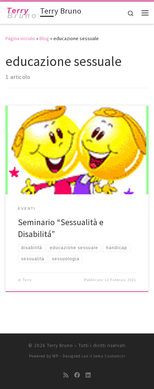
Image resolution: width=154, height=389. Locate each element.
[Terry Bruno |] (21, 12)
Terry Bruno (60, 345)
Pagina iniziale (20, 38)
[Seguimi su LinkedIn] (88, 375)
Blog (44, 38)
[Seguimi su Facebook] (77, 375)
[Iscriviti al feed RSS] (65, 375)
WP (55, 356)
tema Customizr (109, 356)
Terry (27, 280)
